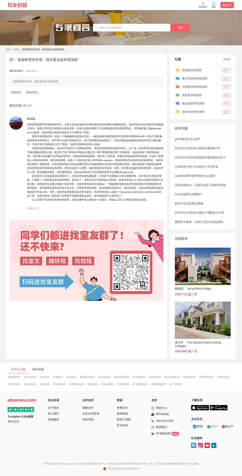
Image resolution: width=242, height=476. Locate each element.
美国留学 (16, 92)
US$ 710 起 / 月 (186, 294)
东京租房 (44, 384)
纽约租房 (71, 377)
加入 (226, 70)
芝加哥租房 (123, 384)
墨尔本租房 (30, 377)
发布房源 (88, 419)
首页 (8, 49)
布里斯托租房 (76, 384)
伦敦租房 (44, 377)
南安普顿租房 (158, 384)
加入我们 (53, 413)
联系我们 (161, 427)
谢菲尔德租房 (172, 377)
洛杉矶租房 (155, 377)
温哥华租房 (14, 384)
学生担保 (122, 425)
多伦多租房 (104, 377)
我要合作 (88, 407)
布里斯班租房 (206, 377)
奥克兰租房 (223, 377)
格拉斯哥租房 (121, 377)
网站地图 (193, 463)
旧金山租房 (107, 384)
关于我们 (53, 407)
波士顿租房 (139, 377)
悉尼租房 (58, 377)
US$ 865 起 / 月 (186, 351)
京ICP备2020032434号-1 (92, 463)
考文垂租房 (59, 384)
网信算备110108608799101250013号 (127, 463)
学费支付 (122, 407)
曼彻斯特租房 (87, 377)
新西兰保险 (124, 419)
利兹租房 (92, 384)
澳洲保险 (122, 413)
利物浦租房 (14, 377)
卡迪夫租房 (30, 384)
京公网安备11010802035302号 (123, 468)
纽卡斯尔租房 (140, 384)
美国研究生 (32, 92)
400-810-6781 (165, 420)
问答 (16, 49)
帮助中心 (161, 407)
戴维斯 (193, 288)
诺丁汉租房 (176, 384)
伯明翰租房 (189, 377)
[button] (203, 5)
